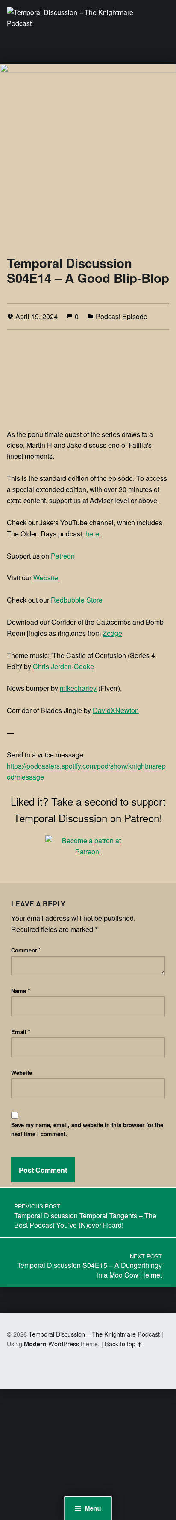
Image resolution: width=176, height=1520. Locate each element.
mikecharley (78, 688)
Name (20, 991)
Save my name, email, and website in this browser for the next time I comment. (87, 1129)
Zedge (112, 633)
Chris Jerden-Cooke (63, 666)
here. (93, 534)
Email (20, 1032)
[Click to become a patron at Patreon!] (88, 845)
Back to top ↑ (123, 1343)
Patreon (63, 556)
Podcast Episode (121, 316)
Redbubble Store (77, 600)
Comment (26, 950)
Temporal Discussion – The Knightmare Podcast (94, 1333)
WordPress (63, 1343)
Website (46, 577)
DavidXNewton (116, 710)
